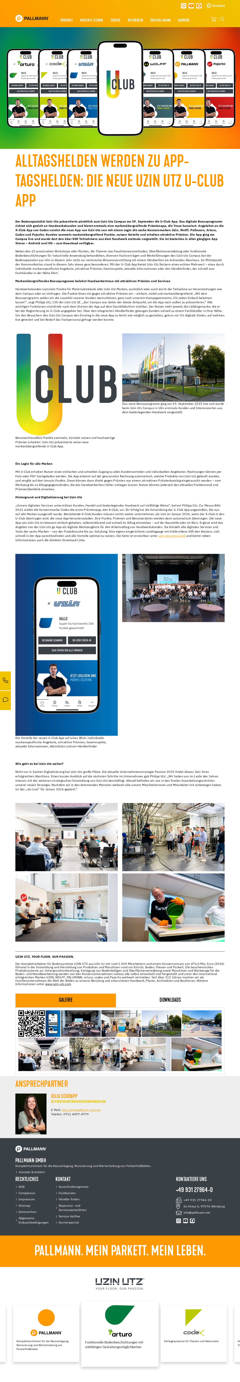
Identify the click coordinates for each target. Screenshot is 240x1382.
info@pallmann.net (197, 1212)
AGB (22, 1187)
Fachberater (67, 1193)
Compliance (27, 1193)
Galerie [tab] (66, 1000)
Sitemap (24, 1205)
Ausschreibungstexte (74, 1187)
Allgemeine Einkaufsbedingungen (34, 1220)
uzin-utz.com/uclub (171, 536)
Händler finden (69, 1199)
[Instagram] (184, 6)
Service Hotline (69, 1216)
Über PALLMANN (160, 20)
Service (116, 20)
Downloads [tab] (170, 1000)
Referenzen (135, 20)
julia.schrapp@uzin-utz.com (81, 1110)
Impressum (27, 1199)
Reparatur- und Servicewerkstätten (72, 1208)
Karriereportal (69, 1222)
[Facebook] (199, 6)
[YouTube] (191, 6)
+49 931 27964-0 (194, 1190)
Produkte (66, 20)
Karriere (184, 20)
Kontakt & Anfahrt (32, 1172)
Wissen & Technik (91, 20)
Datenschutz (27, 1212)
